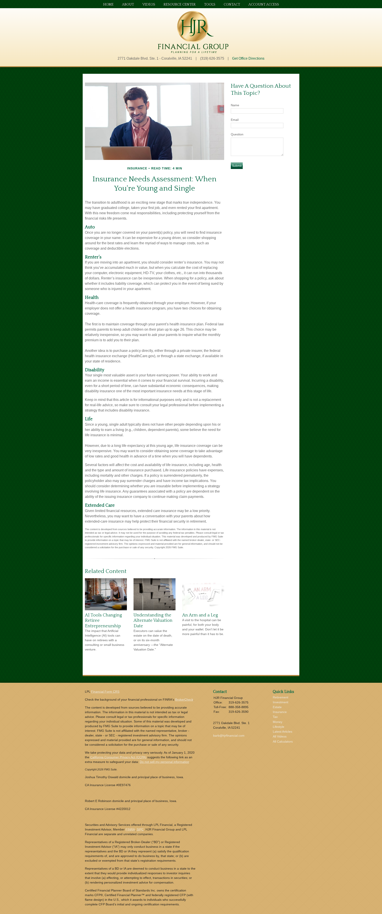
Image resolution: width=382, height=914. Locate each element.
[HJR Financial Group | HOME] (193, 52)
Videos (148, 4)
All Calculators (283, 741)
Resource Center (180, 4)
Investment (280, 702)
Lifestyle (278, 726)
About (128, 4)
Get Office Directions (248, 58)
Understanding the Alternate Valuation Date (153, 620)
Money (277, 722)
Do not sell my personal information (164, 762)
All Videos (279, 736)
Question (237, 134)
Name (235, 105)
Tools (209, 4)
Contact (232, 4)
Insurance (280, 712)
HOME (108, 4)
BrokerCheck (184, 699)
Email (235, 119)
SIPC (140, 829)
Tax (275, 717)
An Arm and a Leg (200, 615)
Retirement (280, 697)
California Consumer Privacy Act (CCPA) (118, 757)
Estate (277, 707)
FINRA (130, 829)
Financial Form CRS (105, 691)
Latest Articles (282, 731)
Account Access (263, 4)
